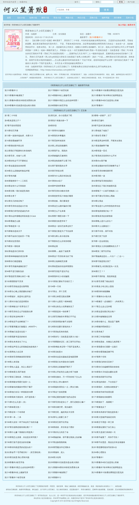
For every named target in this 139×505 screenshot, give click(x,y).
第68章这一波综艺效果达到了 (60, 226)
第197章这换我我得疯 (57, 442)
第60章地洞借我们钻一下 (102, 211)
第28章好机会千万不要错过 (16, 160)
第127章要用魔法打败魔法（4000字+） (21, 326)
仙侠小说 (33, 17)
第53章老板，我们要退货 (58, 201)
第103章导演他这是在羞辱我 (17, 286)
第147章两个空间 (98, 356)
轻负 (99, 77)
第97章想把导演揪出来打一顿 (17, 276)
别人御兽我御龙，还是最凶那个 (67, 489)
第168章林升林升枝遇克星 (102, 392)
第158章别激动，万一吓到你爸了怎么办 (65, 377)
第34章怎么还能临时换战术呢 (17, 170)
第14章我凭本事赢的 (56, 135)
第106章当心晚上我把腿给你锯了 (19, 291)
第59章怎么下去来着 (56, 211)
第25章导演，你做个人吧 (15, 155)
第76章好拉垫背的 (12, 241)
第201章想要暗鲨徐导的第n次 (104, 447)
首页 (9, 17)
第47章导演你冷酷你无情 (58, 191)
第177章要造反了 (98, 407)
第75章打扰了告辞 (99, 236)
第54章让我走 (97, 201)
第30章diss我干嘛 (99, 160)
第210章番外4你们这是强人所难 (105, 100)
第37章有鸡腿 (10, 175)
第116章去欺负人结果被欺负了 (61, 306)
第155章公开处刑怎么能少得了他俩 (63, 371)
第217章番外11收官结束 (58, 90)
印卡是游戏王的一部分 (111, 77)
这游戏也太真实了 (73, 77)
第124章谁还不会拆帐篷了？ (17, 321)
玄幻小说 (21, 17)
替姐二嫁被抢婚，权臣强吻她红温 (77, 486)
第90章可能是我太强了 (101, 261)
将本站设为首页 (9, 2)
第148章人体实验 (12, 361)
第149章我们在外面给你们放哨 (61, 361)
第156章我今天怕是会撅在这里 (104, 371)
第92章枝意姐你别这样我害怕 (60, 266)
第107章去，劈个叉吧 (57, 291)
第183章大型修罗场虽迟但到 (103, 417)
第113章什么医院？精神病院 (60, 301)
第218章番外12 (95, 37)
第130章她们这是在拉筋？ (16, 331)
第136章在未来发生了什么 (16, 341)
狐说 (108, 74)
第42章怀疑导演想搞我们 (102, 180)
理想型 (52, 486)
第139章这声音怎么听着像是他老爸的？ (21, 346)
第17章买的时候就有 (56, 140)
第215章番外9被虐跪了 (14, 95)
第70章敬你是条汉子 (13, 231)
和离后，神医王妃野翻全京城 (33, 74)
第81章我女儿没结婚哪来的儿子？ (105, 246)
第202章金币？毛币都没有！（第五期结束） (23, 452)
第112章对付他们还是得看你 (17, 301)
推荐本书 (131, 25)
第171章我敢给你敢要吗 (101, 397)
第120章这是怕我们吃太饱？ (103, 311)
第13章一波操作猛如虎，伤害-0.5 (19, 135)
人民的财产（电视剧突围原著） (31, 77)
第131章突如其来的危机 (58, 331)
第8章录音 (52, 125)
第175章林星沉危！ (13, 407)
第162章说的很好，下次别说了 (104, 382)
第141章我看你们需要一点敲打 (104, 346)
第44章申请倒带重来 (56, 186)
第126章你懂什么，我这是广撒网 (105, 321)
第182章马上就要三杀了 (58, 417)
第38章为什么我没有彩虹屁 (59, 175)
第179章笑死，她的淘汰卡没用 (61, 412)
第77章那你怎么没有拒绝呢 (59, 241)
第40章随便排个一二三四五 (16, 180)
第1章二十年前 (11, 115)
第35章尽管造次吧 (56, 170)
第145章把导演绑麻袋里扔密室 (18, 356)
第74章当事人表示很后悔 (58, 236)
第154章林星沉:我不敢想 (15, 371)
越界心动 (49, 74)
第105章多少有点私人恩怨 (102, 286)
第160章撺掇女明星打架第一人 (18, 382)
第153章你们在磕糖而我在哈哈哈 (105, 366)
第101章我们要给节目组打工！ (61, 281)
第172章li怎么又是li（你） (16, 402)
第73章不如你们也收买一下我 (17, 236)
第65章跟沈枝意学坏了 (57, 221)
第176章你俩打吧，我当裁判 (60, 407)
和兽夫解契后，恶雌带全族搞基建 (93, 489)
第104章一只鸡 (54, 286)
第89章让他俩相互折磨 (57, 261)
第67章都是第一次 (12, 226)
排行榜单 (117, 17)
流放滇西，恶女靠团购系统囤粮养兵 (120, 489)
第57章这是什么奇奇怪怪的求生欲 (105, 206)
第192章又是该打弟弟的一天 (103, 432)
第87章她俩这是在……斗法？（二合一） (108, 256)
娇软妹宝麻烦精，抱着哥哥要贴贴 (18, 489)
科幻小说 (81, 17)
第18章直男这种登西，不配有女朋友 (106, 140)
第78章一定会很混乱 (100, 241)
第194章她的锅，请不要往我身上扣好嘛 (65, 437)
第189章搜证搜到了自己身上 (103, 427)
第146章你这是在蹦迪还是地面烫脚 (63, 356)
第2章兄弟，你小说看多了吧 (60, 115)
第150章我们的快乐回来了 (102, 361)
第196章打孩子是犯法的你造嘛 (18, 442)
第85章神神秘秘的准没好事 (16, 256)
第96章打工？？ (98, 271)
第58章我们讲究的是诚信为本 (17, 211)
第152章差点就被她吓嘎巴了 (60, 366)
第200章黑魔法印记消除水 (59, 447)
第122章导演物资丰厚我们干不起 (62, 316)
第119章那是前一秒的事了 (59, 311)
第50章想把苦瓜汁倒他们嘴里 (60, 196)
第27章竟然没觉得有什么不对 (103, 155)
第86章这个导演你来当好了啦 (60, 256)
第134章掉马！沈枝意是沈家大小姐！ (64, 336)
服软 (112, 74)
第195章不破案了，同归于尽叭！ (105, 437)
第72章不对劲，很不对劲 (102, 231)
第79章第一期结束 (12, 246)
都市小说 (45, 17)
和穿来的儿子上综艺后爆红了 (54, 77)
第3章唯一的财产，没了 (101, 115)
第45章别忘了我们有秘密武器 (103, 186)
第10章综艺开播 (11, 130)
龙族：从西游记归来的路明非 (94, 74)
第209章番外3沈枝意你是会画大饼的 (20, 105)
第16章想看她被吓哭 (13, 140)
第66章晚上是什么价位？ (102, 221)
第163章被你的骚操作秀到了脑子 (19, 387)
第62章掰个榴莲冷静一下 (58, 216)
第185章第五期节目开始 (58, 422)
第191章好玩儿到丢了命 (58, 432)
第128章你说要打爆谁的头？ (60, 326)
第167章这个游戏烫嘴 (57, 392)
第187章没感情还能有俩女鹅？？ (19, 427)
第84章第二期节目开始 (101, 251)
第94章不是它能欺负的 (14, 271)
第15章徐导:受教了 (99, 135)
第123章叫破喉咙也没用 (101, 316)
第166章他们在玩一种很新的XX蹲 (19, 392)
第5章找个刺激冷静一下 (58, 120)
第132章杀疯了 (97, 331)
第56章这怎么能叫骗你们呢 (59, 206)
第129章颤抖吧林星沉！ (101, 326)
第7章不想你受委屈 (13, 125)
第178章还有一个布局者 (15, 412)
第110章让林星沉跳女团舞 (59, 296)
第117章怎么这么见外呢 (101, 306)
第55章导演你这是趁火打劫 (16, 206)
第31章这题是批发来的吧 (15, 165)
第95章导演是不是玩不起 (58, 271)
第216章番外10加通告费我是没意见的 (107, 90)
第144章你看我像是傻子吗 (102, 351)
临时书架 (105, 17)
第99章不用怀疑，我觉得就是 (103, 276)
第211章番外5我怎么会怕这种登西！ (63, 100)
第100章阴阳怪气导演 (14, 281)
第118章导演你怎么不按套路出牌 (19, 311)
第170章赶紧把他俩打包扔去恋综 (62, 397)
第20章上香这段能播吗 (57, 145)
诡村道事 (59, 486)
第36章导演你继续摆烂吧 (102, 170)
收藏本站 (23, 2)
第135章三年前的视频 (100, 336)
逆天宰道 (26, 9)
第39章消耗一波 (98, 175)
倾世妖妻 (118, 486)
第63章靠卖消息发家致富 (102, 216)
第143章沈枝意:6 (55, 351)
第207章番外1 (97, 105)
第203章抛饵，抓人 (56, 452)
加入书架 (122, 25)
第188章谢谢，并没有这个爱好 (61, 427)
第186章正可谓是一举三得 (102, 422)
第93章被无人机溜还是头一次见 (104, 266)
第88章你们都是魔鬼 (13, 261)
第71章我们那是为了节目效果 (60, 231)
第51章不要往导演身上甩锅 (103, 196)
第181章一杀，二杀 (13, 417)
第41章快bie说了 (55, 180)
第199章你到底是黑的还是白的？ (19, 447)
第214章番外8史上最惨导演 (59, 95)
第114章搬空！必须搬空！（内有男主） (108, 301)
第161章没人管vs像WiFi (58, 382)
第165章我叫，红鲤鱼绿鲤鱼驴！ (105, 387)
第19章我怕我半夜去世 (14, 145)
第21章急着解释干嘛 (100, 145)
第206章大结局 (54, 457)
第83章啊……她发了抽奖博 (59, 251)
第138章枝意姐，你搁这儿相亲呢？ (106, 341)
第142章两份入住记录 (14, 351)
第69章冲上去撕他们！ (101, 226)
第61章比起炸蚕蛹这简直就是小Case (20, 216)
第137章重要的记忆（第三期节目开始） (65, 341)
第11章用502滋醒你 (56, 130)
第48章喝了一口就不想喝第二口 (104, 191)
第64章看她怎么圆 (12, 221)
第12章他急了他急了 (100, 130)
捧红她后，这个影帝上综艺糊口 (43, 489)
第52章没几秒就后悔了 (14, 201)
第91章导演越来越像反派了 (16, 266)
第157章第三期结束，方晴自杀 (18, 377)
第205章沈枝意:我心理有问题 (17, 457)
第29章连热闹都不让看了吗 (59, 160)
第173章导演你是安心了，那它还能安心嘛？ (67, 402)
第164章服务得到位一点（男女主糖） (64, 387)
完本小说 (130, 17)
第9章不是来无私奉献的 (101, 125)
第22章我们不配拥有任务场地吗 (18, 150)
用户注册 (131, 2)
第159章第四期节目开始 (101, 377)
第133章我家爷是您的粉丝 (16, 336)
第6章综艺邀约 (97, 120)
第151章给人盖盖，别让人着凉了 (19, 366)
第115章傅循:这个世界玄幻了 (17, 306)
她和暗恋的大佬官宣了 (124, 74)
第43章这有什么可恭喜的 (15, 186)
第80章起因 (53, 246)
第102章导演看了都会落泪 (102, 281)
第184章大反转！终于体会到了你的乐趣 (21, 422)
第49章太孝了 (10, 196)
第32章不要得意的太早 (57, 165)
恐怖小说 (93, 17)
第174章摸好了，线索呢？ (102, 402)
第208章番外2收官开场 (58, 105)
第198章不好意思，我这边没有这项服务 (108, 442)
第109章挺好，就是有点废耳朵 (18, 296)
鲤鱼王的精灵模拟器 (89, 77)
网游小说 (69, 17)
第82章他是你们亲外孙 (14, 251)
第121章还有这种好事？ (15, 316)
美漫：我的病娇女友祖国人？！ (102, 486)
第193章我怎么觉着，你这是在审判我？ (21, 437)
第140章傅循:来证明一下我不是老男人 (64, 346)
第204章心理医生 (98, 452)
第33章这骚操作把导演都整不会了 (105, 165)
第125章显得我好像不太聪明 (60, 321)
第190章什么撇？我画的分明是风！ (19, 432)
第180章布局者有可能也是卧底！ (105, 412)
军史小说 (57, 17)
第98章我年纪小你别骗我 (58, 276)
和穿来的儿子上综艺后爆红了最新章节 (26, 25)
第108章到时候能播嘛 (100, 291)
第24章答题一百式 (99, 150)
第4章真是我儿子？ (13, 120)
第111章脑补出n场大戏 (101, 296)
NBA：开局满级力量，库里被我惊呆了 (68, 74)
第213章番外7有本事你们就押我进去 (106, 95)
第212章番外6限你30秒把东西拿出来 (20, 100)
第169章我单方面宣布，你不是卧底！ (20, 397)
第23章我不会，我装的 (57, 150)
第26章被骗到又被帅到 (57, 155)
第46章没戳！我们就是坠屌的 (17, 191)
